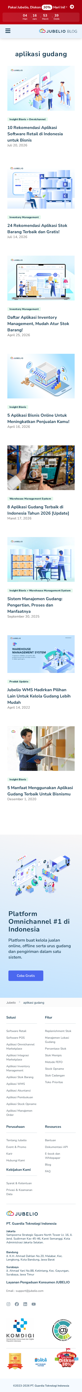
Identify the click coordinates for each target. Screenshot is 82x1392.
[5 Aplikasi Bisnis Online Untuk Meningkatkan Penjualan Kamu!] (41, 376)
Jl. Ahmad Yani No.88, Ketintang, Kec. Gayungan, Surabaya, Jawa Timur (37, 1272)
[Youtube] (34, 1304)
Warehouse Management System (30, 498)
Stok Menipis (53, 1055)
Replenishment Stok (58, 1031)
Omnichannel (37, 119)
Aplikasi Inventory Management (18, 1068)
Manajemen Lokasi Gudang (57, 1040)
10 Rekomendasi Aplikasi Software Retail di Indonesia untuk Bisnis (35, 134)
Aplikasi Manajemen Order (19, 1113)
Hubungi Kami (15, 1160)
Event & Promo (16, 1147)
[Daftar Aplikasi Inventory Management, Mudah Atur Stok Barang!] (41, 278)
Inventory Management (24, 217)
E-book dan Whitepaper (52, 1156)
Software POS (15, 1038)
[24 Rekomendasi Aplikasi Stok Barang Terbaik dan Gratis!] (41, 186)
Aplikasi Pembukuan (19, 1097)
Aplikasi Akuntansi (18, 1091)
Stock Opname (54, 1069)
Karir (9, 1154)
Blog (48, 1165)
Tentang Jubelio (16, 1140)
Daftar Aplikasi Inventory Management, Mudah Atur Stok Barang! (38, 324)
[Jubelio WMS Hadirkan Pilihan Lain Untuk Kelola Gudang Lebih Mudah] (41, 654)
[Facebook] (17, 1304)
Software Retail (16, 1031)
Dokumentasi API (56, 1147)
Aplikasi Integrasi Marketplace (17, 1057)
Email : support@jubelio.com (25, 1291)
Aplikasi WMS (15, 1084)
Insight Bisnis (17, 119)
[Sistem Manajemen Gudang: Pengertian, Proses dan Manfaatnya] (41, 559)
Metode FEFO (53, 1062)
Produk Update (18, 681)
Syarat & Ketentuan (19, 1183)
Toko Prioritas (54, 1082)
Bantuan (50, 1140)
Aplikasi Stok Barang (19, 1077)
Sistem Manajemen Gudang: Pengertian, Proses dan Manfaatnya (34, 605)
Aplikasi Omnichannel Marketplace (20, 1046)
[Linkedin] (25, 1304)
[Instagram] (8, 1304)
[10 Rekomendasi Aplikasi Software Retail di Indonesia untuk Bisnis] (41, 88)
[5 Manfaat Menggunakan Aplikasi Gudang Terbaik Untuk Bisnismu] (41, 748)
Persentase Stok (55, 1049)
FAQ (47, 1171)
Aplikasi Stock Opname (21, 1104)
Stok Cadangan (55, 1075)
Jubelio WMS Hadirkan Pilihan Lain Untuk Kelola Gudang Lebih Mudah (39, 696)
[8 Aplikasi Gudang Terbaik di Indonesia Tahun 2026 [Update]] (41, 467)
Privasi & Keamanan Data (19, 1192)
